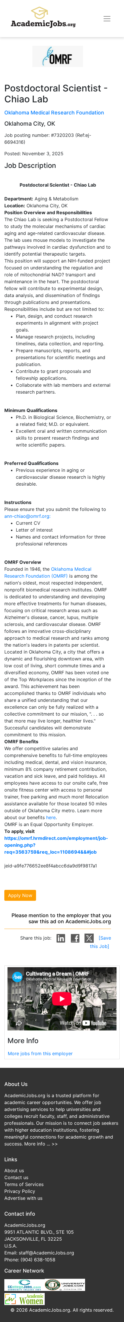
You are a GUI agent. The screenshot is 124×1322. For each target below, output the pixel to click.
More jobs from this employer (40, 1053)
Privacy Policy (19, 1191)
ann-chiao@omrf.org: (27, 516)
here (51, 817)
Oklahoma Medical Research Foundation (54, 113)
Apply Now (20, 895)
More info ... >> (41, 1144)
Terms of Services (24, 1184)
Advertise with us (23, 1198)
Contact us (16, 1177)
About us (14, 1170)
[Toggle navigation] (107, 18)
